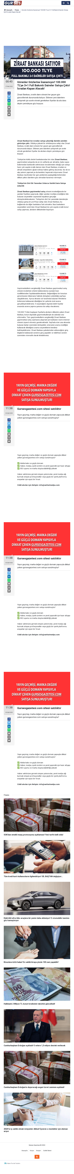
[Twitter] (9, 96)
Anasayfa (25, 1150)
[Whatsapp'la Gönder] (9, 103)
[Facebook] (9, 93)
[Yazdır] (9, 110)
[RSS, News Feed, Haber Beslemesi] (37, 1157)
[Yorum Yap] (9, 114)
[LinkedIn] (9, 100)
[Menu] (63, 3)
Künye (32, 1150)
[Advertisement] (37, 29)
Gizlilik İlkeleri (47, 1150)
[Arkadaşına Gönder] (9, 107)
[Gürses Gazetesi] (13, 3)
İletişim (38, 1150)
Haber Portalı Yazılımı (13, 1163)
